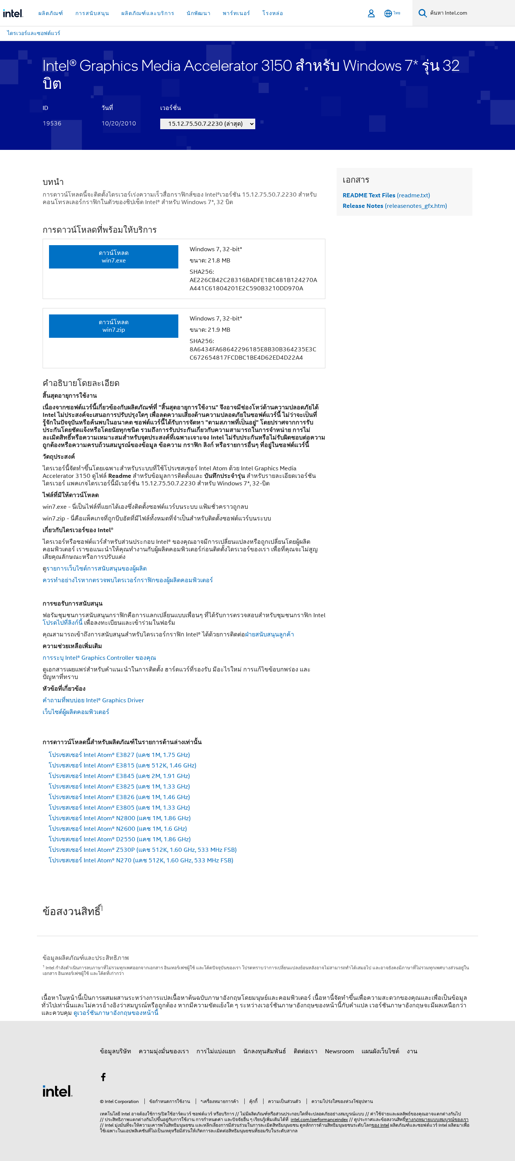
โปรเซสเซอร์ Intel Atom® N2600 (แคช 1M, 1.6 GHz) (118, 829)
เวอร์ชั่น (170, 108)
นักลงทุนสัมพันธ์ (264, 1051)
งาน (412, 1051)
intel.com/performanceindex (319, 1119)
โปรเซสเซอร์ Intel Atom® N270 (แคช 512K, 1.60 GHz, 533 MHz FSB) (141, 860)
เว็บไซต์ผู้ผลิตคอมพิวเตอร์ (76, 712)
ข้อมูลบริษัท (115, 1051)
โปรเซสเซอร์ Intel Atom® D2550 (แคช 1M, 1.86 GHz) (120, 839)
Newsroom (339, 1051)
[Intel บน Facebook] (103, 1078)
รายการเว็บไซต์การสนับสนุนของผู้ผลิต (96, 568)
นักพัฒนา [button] (199, 13)
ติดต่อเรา (305, 1051)
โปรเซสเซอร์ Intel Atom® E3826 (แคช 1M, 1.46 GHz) (119, 797)
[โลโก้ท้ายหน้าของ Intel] (58, 1090)
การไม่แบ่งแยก (216, 1051)
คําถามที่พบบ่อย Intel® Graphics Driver (93, 700)
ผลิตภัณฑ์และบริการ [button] (148, 13)
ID (45, 108)
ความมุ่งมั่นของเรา (164, 1051)
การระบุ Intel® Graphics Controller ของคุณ (99, 658)
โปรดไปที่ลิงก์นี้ (63, 623)
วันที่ (107, 108)
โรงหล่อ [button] (272, 13)
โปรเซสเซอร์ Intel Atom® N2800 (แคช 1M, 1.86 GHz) (120, 818)
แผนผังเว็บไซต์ (380, 1051)
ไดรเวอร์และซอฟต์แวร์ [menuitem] (33, 33)
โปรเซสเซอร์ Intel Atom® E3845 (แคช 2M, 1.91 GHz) (119, 776)
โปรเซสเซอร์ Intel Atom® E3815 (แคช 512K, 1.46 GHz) (122, 765)
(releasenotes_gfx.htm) (395, 206)
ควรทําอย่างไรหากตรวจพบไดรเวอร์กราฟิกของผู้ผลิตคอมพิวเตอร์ (128, 580)
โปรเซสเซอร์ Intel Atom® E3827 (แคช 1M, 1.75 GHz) (119, 755)
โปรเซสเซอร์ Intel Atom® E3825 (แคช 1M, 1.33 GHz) (119, 786)
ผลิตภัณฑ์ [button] (50, 13)
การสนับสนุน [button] (92, 13)
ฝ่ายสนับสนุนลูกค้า (269, 634)
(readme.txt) (386, 195)
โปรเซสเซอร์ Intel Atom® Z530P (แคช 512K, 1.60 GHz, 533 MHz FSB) (143, 850)
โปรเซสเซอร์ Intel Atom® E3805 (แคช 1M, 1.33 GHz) (119, 808)
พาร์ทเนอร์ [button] (236, 13)
